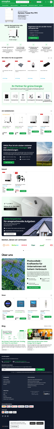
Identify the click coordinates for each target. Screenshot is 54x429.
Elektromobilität (6, 381)
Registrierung (33, 37)
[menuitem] (6, 5)
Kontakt (29, 387)
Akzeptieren (40, 423)
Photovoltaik (6, 379)
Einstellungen (14, 426)
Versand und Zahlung (32, 385)
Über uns (5, 393)
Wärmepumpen (6, 382)
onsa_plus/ (5, 416)
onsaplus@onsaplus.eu (20, 361)
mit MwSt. (34, 1)
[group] (8, 70)
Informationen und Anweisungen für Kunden (37, 382)
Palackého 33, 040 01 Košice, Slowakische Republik (28, 420)
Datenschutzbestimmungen (33, 381)
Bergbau (5, 384)
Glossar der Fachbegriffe (8, 399)
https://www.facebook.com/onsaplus (3, 416)
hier (25, 423)
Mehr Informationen (33, 287)
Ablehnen (32, 423)
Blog (4, 394)
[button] (51, 111)
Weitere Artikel (47, 326)
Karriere (5, 396)
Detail (11, 133)
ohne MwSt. (39, 1)
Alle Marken (48, 239)
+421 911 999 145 (7, 361)
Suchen (27, 2)
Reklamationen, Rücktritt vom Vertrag (35, 384)
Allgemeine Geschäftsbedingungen (35, 379)
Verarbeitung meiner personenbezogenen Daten (26, 372)
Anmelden (40, 369)
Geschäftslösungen (7, 397)
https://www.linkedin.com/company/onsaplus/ (8, 416)
